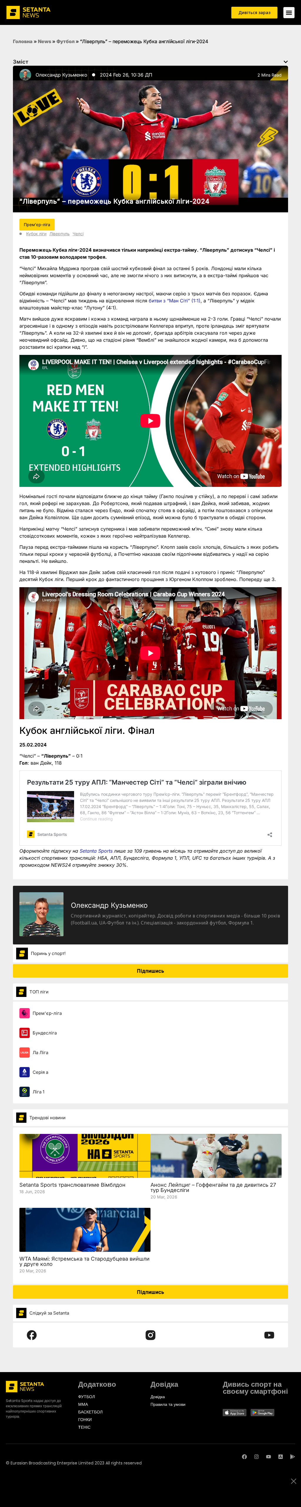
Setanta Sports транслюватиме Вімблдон (72, 1185)
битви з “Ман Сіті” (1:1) (174, 301)
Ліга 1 (38, 1092)
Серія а (40, 1072)
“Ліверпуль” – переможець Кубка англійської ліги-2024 (114, 201)
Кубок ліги (36, 233)
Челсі (78, 233)
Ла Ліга (40, 1052)
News (44, 41)
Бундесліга (45, 1033)
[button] (285, 62)
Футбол (65, 41)
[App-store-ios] (280, 1456)
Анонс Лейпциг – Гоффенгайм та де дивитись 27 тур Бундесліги (213, 1187)
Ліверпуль (59, 233)
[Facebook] (244, 1456)
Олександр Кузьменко (61, 75)
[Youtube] (268, 1456)
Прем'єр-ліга (47, 1013)
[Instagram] (256, 1456)
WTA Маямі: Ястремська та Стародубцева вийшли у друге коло (84, 1261)
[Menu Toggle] (289, 12)
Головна (23, 41)
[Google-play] (292, 1456)
